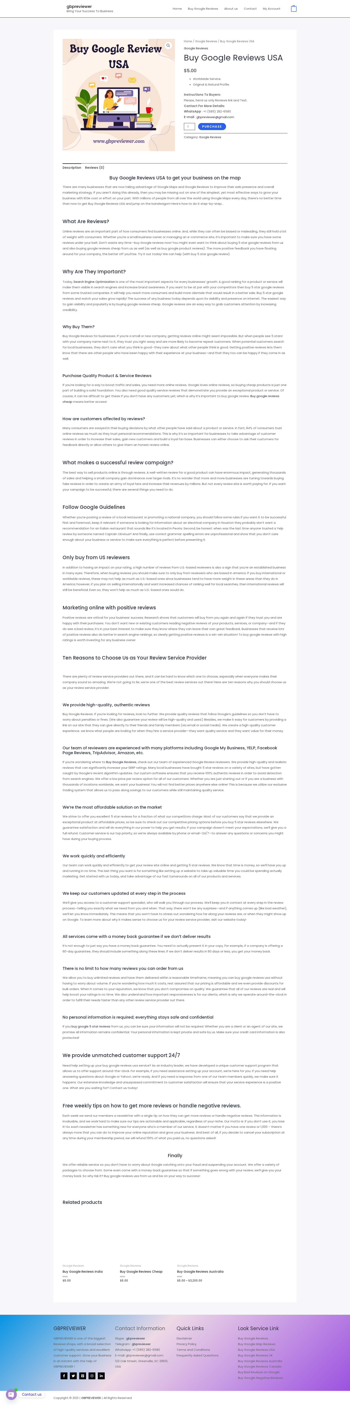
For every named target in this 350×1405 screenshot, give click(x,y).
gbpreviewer (79, 6)
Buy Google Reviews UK (255, 1355)
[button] (168, 45)
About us (231, 8)
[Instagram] (92, 1375)
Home (177, 8)
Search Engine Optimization (94, 282)
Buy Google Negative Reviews (260, 1378)
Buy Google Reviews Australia (260, 1361)
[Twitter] (73, 1375)
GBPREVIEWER (91, 1398)
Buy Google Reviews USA (256, 1350)
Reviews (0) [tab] (94, 167)
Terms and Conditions (193, 1350)
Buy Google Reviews (203, 8)
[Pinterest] (82, 1375)
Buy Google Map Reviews (256, 1344)
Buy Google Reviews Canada (259, 1366)
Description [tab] (72, 167)
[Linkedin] (101, 1375)
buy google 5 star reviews (90, 1026)
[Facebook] (64, 1375)
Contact (250, 8)
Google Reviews (206, 41)
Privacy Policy (186, 1344)
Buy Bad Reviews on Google (259, 1372)
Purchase (212, 126)
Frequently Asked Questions (198, 1355)
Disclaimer (184, 1338)
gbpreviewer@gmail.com (215, 117)
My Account (272, 8)
